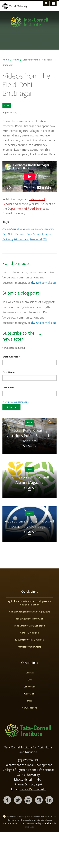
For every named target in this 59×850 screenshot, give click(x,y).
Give (30, 679)
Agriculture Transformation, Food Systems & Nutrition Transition (29, 602)
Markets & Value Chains (29, 646)
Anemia (6, 229)
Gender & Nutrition (29, 632)
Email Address (11, 356)
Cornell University (20, 229)
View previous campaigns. (15, 401)
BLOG (6, 105)
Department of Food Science (26, 208)
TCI (45, 239)
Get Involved (30, 686)
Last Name (8, 387)
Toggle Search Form (46, 3)
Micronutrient (21, 239)
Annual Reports (29, 707)
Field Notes (8, 234)
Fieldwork (20, 234)
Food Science (34, 234)
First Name (8, 372)
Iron (44, 234)
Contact (30, 672)
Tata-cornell (36, 239)
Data (29, 700)
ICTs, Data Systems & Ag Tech (29, 639)
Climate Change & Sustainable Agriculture (29, 611)
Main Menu (53, 3)
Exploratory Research (42, 229)
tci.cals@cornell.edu (33, 789)
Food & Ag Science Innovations (29, 618)
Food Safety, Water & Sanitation (29, 625)
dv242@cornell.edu (43, 282)
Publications (29, 693)
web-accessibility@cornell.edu (39, 823)
